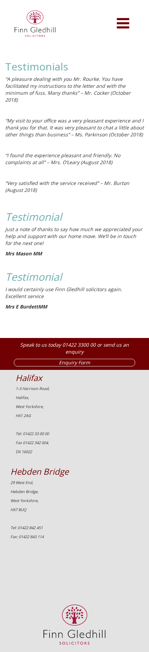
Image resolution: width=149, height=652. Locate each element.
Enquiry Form (74, 362)
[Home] (30, 27)
